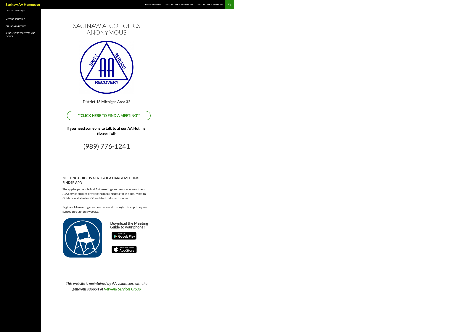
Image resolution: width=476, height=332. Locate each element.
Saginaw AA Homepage (23, 4)
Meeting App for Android (179, 4)
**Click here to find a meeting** (109, 115)
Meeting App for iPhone (210, 4)
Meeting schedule (15, 19)
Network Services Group (122, 289)
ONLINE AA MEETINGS (16, 26)
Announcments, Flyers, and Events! (20, 34)
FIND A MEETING (153, 4)
